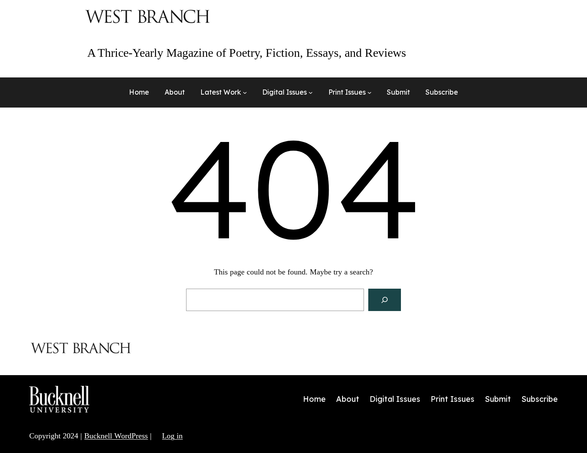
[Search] (384, 300)
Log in (172, 435)
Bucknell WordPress (116, 435)
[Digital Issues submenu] (311, 92)
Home (139, 92)
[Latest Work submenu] (245, 92)
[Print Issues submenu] (369, 92)
